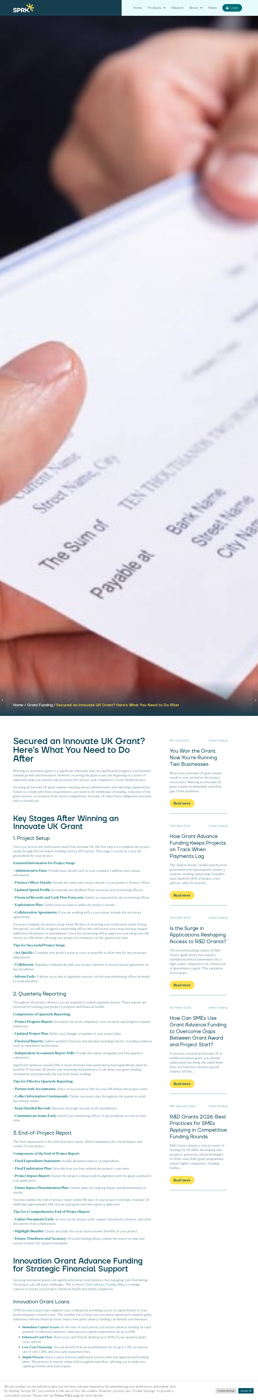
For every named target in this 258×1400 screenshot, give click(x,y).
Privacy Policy (63, 1395)
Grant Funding (40, 705)
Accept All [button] (246, 1390)
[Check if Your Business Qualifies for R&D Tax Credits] (255, 700)
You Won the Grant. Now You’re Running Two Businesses (193, 758)
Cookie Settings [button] (226, 1390)
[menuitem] (137, 8)
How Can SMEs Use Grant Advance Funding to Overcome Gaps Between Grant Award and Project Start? (198, 1031)
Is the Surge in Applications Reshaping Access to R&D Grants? (198, 935)
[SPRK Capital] (23, 8)
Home (18, 705)
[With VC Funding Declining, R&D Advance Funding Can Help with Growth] (2, 700)
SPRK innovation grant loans (31, 1310)
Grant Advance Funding (100, 1284)
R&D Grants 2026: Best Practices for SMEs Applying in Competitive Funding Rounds (198, 1127)
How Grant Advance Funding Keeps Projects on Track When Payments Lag (198, 846)
